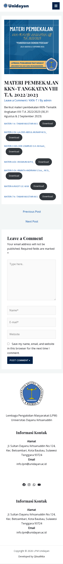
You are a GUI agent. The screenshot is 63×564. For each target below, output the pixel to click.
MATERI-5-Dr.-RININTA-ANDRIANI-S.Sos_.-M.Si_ (27, 170)
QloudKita (39, 556)
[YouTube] (39, 484)
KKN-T (33, 100)
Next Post (32, 221)
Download (48, 123)
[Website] (31, 335)
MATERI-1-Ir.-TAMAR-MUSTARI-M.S (21, 123)
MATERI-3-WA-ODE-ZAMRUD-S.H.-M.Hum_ (24, 145)
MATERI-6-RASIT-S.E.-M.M (16, 186)
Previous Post (32, 211)
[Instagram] (29, 484)
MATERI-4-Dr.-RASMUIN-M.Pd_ (19, 161)
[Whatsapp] (34, 484)
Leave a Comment (15, 100)
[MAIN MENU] (56, 6)
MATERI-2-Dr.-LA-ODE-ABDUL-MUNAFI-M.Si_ (25, 132)
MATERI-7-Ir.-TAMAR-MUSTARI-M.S (21, 196)
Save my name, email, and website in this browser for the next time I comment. (30, 348)
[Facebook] (24, 484)
